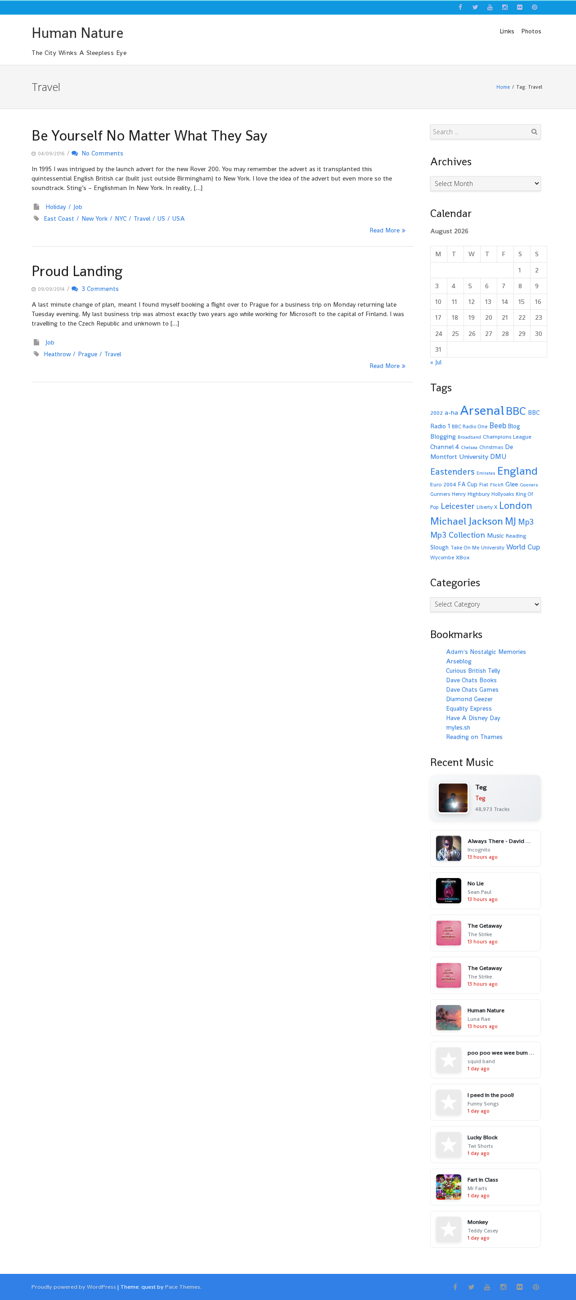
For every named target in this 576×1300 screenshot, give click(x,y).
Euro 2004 (443, 484)
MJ (510, 521)
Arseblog (459, 661)
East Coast (59, 218)
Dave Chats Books (471, 680)
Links (507, 31)
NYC (120, 218)
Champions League (507, 436)
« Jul (435, 362)
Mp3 (526, 521)
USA (178, 218)
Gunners (440, 494)
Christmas (491, 447)
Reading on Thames (474, 737)
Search (534, 131)
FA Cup (467, 484)
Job (77, 207)
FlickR (497, 485)
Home (503, 87)
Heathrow (57, 354)
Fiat (483, 484)
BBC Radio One (469, 426)
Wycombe (442, 557)
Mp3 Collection (457, 535)
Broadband (469, 437)
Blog (514, 426)
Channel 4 (444, 447)
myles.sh (458, 727)
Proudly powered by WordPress (74, 1287)
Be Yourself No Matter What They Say (149, 136)
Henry (459, 494)
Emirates (486, 473)
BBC (516, 410)
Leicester (458, 506)
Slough (439, 547)
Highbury (479, 494)
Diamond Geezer (469, 699)
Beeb (497, 425)
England (517, 471)
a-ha (451, 412)
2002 (436, 413)
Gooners (529, 485)
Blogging (443, 436)
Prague (87, 354)
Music (495, 535)
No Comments (100, 153)
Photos (531, 31)
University (492, 547)
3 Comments (98, 289)
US (161, 218)
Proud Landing (77, 271)
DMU (498, 456)
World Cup (523, 547)
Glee (511, 484)
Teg (480, 798)
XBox (463, 557)
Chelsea (469, 447)
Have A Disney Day (473, 718)
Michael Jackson (466, 521)
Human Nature (77, 33)
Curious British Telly (473, 670)
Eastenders (452, 471)
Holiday (55, 207)
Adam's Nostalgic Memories (486, 652)
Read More (384, 230)
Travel (142, 218)
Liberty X (487, 507)
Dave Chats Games (472, 689)
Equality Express (469, 708)
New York (94, 218)
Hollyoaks (502, 494)
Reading (516, 535)
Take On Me (464, 547)
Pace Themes (182, 1287)
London (515, 505)
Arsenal (482, 410)
